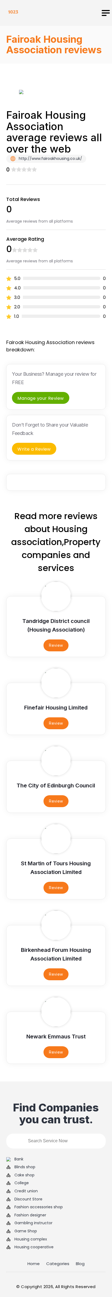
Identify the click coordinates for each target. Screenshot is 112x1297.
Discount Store (28, 1199)
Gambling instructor (33, 1223)
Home (33, 1263)
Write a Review (34, 449)
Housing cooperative (34, 1247)
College (21, 1183)
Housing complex (30, 1239)
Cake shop (24, 1175)
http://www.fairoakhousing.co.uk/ (50, 158)
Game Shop (25, 1231)
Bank (18, 1159)
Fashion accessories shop (38, 1207)
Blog (80, 1263)
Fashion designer (30, 1215)
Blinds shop (24, 1167)
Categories (57, 1263)
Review (56, 645)
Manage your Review (40, 398)
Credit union (26, 1191)
